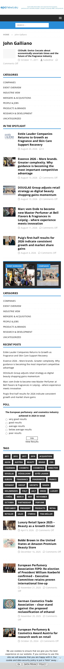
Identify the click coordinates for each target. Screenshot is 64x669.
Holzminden (11, 491)
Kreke (43, 491)
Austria (19, 462)
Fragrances (38, 479)
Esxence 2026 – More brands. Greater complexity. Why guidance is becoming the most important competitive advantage (38, 166)
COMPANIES (9, 82)
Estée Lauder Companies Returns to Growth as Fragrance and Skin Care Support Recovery (35, 139)
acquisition (45, 456)
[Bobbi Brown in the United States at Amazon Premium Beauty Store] (9, 543)
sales (20, 514)
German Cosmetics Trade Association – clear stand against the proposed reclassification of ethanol (36, 606)
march (20, 496)
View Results (32, 441)
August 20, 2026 (29, 148)
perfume (39, 502)
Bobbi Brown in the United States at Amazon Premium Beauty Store (37, 543)
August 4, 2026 (28, 252)
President (25, 508)
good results (15, 422)
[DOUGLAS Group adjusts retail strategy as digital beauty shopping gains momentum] (9, 190)
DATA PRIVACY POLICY (35, 664)
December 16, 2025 (31, 551)
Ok (18, 664)
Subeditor (48, 59)
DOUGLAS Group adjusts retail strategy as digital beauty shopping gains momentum (39, 191)
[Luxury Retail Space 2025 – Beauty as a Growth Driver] (9, 525)
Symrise (32, 514)
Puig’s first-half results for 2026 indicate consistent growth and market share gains (36, 243)
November (41, 496)
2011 (7, 456)
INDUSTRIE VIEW (11, 92)
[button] (59, 17)
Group (21, 485)
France (53, 479)
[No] (60, 658)
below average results (20, 429)
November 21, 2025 (31, 587)
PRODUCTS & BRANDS (14, 108)
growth (34, 485)
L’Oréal (8, 496)
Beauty (30, 462)
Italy (24, 491)
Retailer (9, 514)
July (34, 491)
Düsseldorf (24, 473)
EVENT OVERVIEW (12, 87)
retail (53, 508)
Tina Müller (46, 514)
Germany (9, 485)
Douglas (9, 473)
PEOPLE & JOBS (11, 103)
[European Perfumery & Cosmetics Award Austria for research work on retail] (9, 632)
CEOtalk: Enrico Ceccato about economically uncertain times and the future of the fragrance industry (38, 53)
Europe (8, 479)
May (30, 496)
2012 (15, 456)
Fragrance (22, 479)
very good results (18, 419)
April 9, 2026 (27, 530)
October (9, 502)
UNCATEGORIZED (12, 118)
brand (42, 462)
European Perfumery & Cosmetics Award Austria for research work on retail (38, 633)
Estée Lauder (41, 473)
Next (57, 275)
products (40, 508)
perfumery (10, 508)
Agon (7, 462)
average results (17, 426)
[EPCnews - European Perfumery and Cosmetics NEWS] (32, 12)
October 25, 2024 (29, 641)
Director (53, 468)
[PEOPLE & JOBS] (9, 53)
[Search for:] (32, 25)
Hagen (45, 485)
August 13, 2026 (29, 177)
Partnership (24, 502)
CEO (51, 462)
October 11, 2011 (29, 59)
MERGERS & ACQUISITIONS (17, 97)
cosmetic (24, 468)
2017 (24, 456)
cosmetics (38, 468)
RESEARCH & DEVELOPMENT (17, 113)
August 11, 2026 (29, 227)
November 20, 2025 (31, 616)
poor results (15, 433)
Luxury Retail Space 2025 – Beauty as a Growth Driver (36, 524)
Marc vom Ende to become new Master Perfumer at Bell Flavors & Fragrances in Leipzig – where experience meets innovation (38, 216)
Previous (7, 275)
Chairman (10, 468)
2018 (33, 456)
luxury (54, 491)
